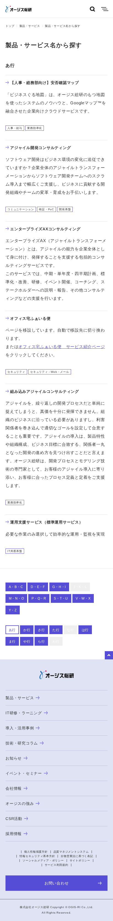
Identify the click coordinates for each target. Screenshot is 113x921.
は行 (85, 630)
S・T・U (61, 598)
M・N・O (16, 598)
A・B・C (16, 587)
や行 (26, 641)
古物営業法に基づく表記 (77, 856)
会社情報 (13, 788)
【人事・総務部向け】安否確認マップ (44, 82)
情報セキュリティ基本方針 (37, 856)
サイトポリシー (80, 860)
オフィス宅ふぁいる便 (30, 318)
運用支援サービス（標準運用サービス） (46, 522)
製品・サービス (29, 25)
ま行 (12, 641)
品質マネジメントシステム (71, 851)
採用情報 (13, 834)
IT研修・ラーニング (23, 713)
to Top (109, 655)
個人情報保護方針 (36, 851)
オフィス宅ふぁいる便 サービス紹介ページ (61, 346)
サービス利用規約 (56, 864)
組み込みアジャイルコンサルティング (44, 391)
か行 (26, 630)
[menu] (104, 9)
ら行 (41, 641)
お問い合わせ (56, 883)
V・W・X (83, 598)
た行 (56, 630)
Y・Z (13, 610)
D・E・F (38, 587)
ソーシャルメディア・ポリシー (43, 860)
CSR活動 (13, 818)
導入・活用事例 (19, 728)
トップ (9, 25)
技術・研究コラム (21, 743)
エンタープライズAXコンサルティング (45, 229)
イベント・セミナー (23, 773)
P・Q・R (39, 598)
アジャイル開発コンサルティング (40, 147)
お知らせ (13, 758)
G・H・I (59, 587)
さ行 (41, 630)
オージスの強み (19, 803)
